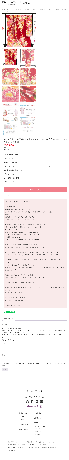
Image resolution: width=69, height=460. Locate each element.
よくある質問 (30, 447)
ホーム (3, 9)
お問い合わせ (37, 447)
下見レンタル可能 (36, 444)
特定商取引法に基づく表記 (14, 450)
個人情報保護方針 (52, 447)
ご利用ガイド (45, 444)
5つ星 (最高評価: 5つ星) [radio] (13, 340)
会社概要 (44, 447)
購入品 (8, 9)
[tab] (9, 319)
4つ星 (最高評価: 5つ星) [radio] (11, 340)
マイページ (23, 442)
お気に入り (35, 442)
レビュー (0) (8, 318)
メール (5, 359)
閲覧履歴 (29, 442)
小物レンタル (23, 429)
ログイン (17, 442)
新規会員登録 (11, 442)
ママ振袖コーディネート (42, 413)
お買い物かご (42, 442)
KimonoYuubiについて (13, 447)
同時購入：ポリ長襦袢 (11, 162)
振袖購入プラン (39, 418)
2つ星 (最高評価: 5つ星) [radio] (5, 340)
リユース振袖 (22, 9)
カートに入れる (35, 190)
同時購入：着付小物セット (13, 170)
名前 (4, 355)
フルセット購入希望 (11, 154)
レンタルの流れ (51, 442)
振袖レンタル (23, 413)
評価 (4, 337)
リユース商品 (15, 9)
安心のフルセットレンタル (24, 444)
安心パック (23, 447)
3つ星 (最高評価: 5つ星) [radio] (8, 340)
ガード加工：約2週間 (11, 178)
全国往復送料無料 (12, 444)
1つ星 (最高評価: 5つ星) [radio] (3, 340)
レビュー (5, 344)
